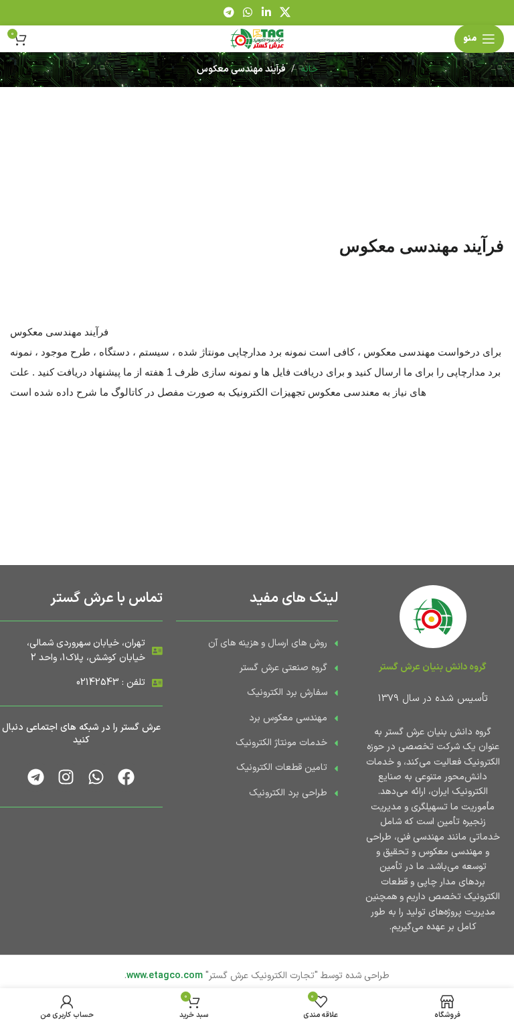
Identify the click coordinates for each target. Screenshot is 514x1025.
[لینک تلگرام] (228, 12)
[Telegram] (36, 777)
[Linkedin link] (266, 12)
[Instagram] (66, 777)
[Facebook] (126, 777)
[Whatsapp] (96, 777)
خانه (309, 69)
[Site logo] (257, 38)
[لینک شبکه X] (284, 12)
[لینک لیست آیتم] (257, 643)
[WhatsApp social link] (248, 12)
